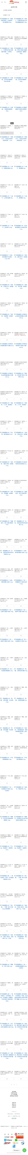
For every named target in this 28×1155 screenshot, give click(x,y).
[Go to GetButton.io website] (24, 1153)
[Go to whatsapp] (24, 1150)
